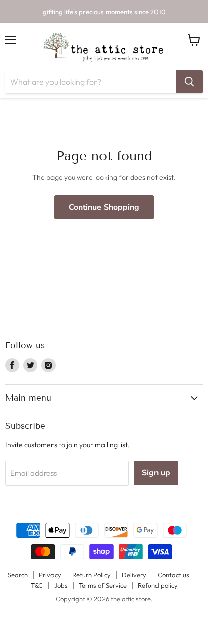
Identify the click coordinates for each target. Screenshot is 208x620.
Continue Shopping (104, 207)
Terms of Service (103, 585)
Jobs (61, 585)
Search (18, 575)
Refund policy (158, 585)
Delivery (134, 575)
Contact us (173, 575)
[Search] (189, 81)
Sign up (156, 472)
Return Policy (91, 575)
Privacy (50, 575)
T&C (37, 585)
